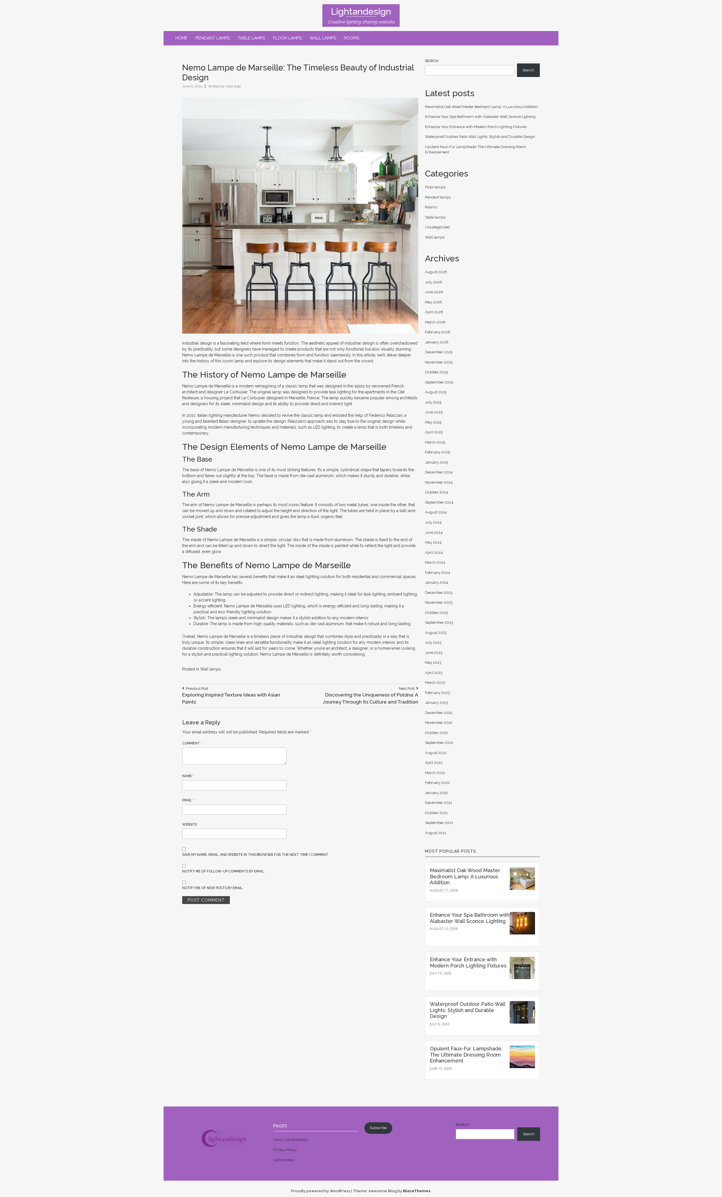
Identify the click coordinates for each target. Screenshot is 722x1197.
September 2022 (439, 742)
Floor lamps (287, 38)
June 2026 (434, 292)
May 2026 (433, 302)
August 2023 (435, 633)
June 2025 (434, 412)
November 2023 (438, 602)
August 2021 (435, 833)
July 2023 (433, 642)
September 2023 (439, 622)
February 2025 (437, 452)
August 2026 (436, 272)
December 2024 (439, 472)
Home (181, 38)
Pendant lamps (212, 38)
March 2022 (435, 773)
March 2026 (435, 322)
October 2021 (436, 813)
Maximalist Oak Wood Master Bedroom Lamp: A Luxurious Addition (481, 107)
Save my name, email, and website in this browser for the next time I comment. (255, 855)
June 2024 (434, 532)
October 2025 (436, 372)
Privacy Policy (285, 1150)
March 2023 (435, 682)
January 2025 (436, 462)
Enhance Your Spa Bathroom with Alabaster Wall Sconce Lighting (480, 116)
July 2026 (433, 282)
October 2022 (436, 733)
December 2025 (438, 352)
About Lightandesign (290, 1140)
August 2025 (435, 392)
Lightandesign (361, 11)
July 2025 (433, 402)
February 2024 (437, 572)
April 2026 (434, 312)
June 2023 (434, 653)
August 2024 (436, 512)
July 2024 (433, 522)
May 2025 (433, 422)
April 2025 (434, 432)
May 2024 (433, 542)
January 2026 (436, 342)
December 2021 (438, 803)
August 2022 (435, 753)
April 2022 (434, 762)
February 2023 (437, 693)
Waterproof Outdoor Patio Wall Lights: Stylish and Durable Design (480, 137)
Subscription (283, 1160)
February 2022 (437, 783)
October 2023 (436, 612)
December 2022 (438, 713)
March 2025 (435, 442)
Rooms (351, 38)
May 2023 (433, 662)
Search (432, 61)
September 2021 (439, 823)
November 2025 (438, 362)
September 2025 (439, 382)
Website (189, 824)
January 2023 (436, 702)
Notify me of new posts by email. (212, 888)
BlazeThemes (416, 1191)
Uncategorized (437, 227)
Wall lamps (323, 38)
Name (188, 776)
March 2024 (435, 562)
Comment (192, 743)
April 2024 (434, 552)
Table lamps (251, 38)
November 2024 (439, 482)
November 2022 (438, 722)
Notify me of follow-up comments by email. (223, 871)
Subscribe (378, 1128)
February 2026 (437, 332)
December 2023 (438, 592)
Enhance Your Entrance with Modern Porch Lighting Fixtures (476, 127)
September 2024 (439, 502)
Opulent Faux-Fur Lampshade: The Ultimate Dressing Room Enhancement (466, 1055)
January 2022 (436, 793)
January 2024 (436, 582)
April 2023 (434, 673)
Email (188, 800)
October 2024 (436, 492)
